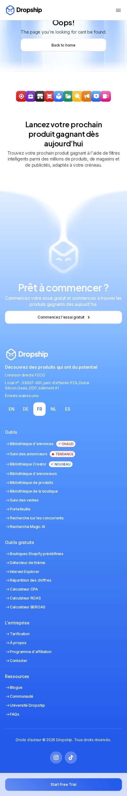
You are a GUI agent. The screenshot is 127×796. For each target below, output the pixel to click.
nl (53, 409)
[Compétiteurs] (77, 96)
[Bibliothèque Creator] (105, 96)
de (25, 409)
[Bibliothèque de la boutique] (40, 96)
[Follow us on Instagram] (56, 757)
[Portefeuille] (30, 96)
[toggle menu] (118, 10)
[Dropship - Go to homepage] (23, 10)
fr (39, 409)
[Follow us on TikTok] (71, 757)
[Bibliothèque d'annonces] (58, 96)
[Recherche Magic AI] (96, 96)
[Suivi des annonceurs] (49, 96)
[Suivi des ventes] (21, 96)
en (11, 409)
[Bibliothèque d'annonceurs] (86, 96)
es (67, 409)
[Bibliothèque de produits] (68, 96)
